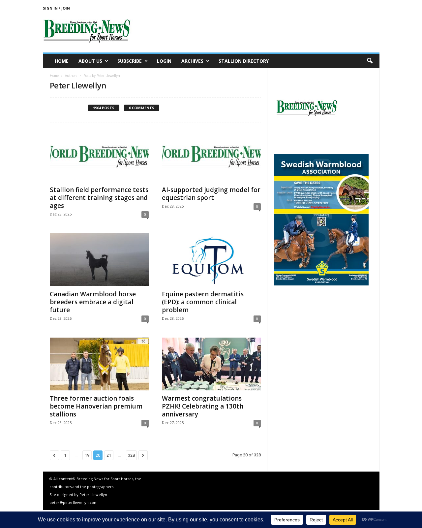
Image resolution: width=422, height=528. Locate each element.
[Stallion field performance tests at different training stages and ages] (99, 155)
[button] (369, 61)
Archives (192, 61)
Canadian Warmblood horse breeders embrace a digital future (93, 302)
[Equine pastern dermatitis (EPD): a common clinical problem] (211, 259)
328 (131, 455)
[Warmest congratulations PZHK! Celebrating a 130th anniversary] (211, 364)
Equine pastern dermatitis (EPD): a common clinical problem (203, 302)
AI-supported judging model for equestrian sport (211, 193)
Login (164, 61)
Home (62, 61)
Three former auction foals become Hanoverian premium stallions (96, 406)
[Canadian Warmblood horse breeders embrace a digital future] (99, 259)
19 (87, 455)
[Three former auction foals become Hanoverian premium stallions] (99, 364)
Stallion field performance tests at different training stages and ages (99, 197)
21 (108, 455)
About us (90, 61)
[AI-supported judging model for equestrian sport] (211, 155)
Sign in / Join (56, 8)
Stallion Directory (244, 61)
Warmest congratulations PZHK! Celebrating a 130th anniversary (202, 406)
